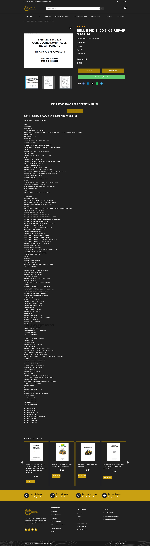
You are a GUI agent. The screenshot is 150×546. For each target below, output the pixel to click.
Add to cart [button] (30, 481)
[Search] (102, 8)
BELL (28, 21)
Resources (95, 16)
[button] (83, 83)
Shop (38, 16)
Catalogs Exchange (80, 16)
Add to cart (113, 70)
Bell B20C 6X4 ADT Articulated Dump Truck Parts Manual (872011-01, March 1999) (113, 466)
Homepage (29, 16)
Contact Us (121, 16)
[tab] (75, 111)
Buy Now (89, 70)
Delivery (109, 16)
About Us (48, 16)
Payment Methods (61, 16)
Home (24, 21)
